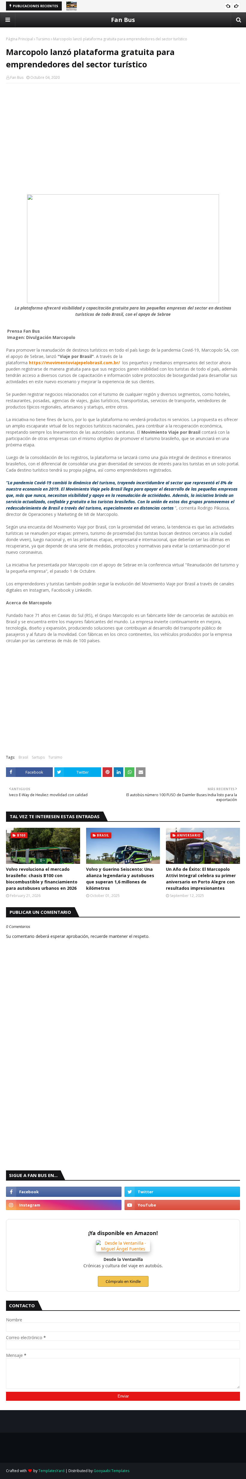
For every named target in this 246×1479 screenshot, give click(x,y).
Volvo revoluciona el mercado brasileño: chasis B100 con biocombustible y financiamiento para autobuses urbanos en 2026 (41, 878)
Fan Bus (123, 20)
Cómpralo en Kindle (123, 1281)
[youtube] (182, 1205)
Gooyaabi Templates (111, 1470)
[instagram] (64, 1205)
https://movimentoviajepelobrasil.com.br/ (75, 362)
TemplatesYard (51, 1470)
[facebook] (64, 1192)
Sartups (38, 757)
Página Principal (19, 39)
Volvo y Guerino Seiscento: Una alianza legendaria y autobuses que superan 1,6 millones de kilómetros (120, 878)
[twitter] (182, 1192)
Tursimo (43, 39)
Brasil (23, 757)
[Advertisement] (123, 131)
